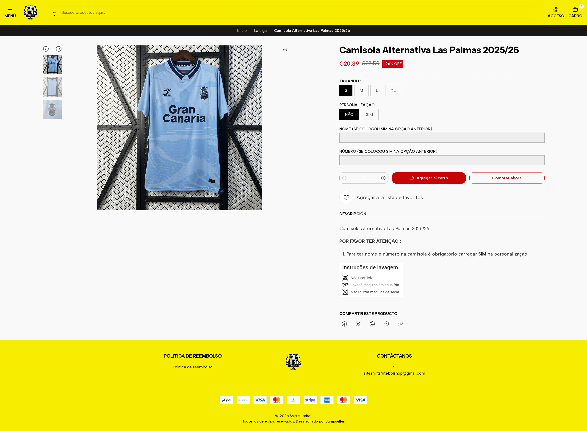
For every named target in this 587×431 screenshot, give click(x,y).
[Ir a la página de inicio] (30, 12)
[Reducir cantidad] (344, 178)
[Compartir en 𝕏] (358, 324)
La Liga (260, 31)
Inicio (242, 31)
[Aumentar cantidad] (383, 178)
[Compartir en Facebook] (344, 324)
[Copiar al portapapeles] (400, 324)
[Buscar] (55, 14)
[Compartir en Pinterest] (386, 324)
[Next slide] (57, 48)
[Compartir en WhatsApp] (372, 324)
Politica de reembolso (193, 366)
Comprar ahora (507, 178)
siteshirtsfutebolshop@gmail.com (394, 373)
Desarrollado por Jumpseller (320, 421)
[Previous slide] (47, 48)
